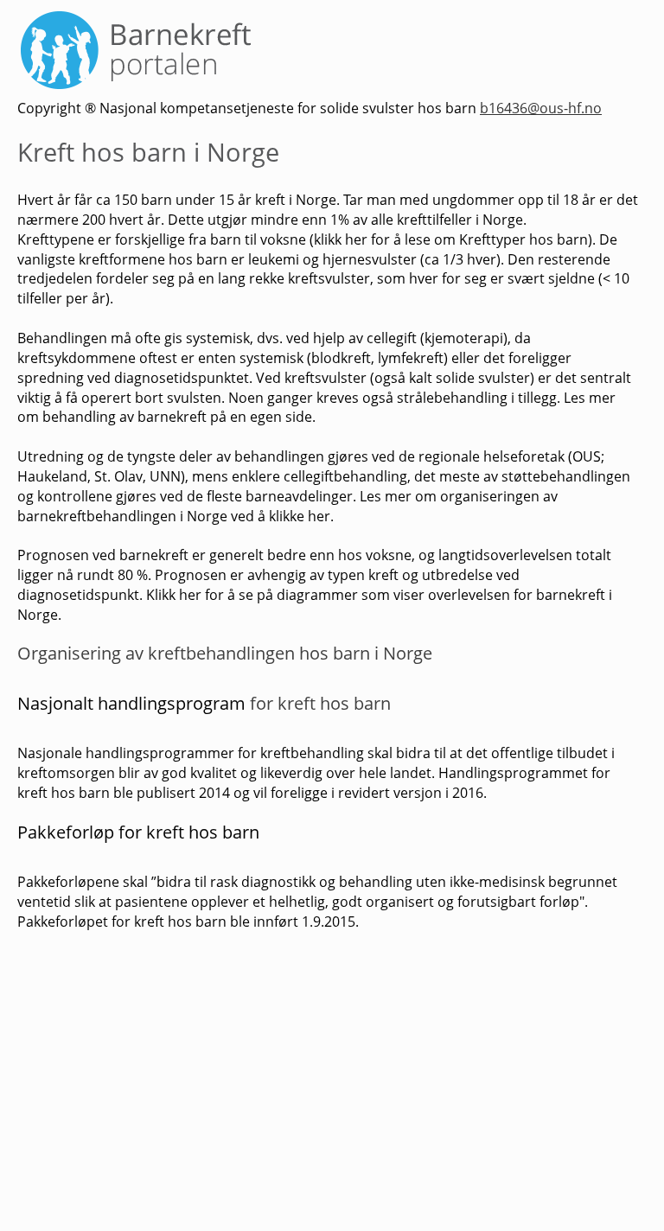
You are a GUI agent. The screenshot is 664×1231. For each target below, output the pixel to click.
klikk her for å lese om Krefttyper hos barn (451, 239)
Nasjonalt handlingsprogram (131, 703)
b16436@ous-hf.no (541, 108)
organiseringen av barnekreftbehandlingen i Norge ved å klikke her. (287, 506)
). (592, 239)
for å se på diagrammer (281, 594)
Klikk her (175, 594)
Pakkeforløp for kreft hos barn (138, 832)
